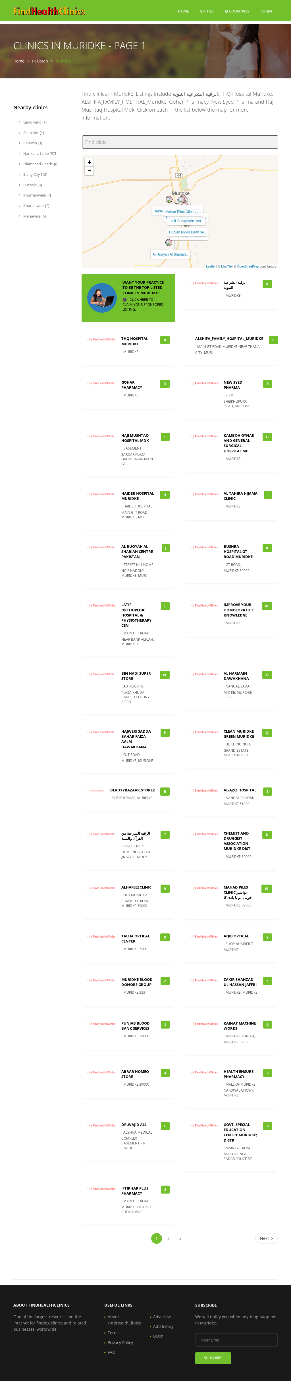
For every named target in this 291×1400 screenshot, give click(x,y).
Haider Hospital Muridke (137, 496)
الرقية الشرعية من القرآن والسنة (135, 836)
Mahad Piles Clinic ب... (183, 211)
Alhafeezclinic (136, 887)
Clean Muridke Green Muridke (239, 734)
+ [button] (89, 162)
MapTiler (227, 266)
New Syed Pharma (233, 385)
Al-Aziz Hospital (240, 790)
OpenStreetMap (248, 266)
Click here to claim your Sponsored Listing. (143, 304)
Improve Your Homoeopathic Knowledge (239, 609)
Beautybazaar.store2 (132, 790)
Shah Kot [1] (33, 132)
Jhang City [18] (34, 174)
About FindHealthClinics (124, 1320)
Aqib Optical (236, 936)
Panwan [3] (32, 142)
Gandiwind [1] (34, 122)
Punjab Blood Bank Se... (188, 231)
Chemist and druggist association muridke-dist (237, 841)
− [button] (89, 170)
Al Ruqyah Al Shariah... (170, 254)
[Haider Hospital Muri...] (169, 199)
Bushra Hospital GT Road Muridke (238, 551)
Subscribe (213, 1357)
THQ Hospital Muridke (134, 341)
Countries (238, 11)
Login (266, 11)
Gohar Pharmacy (131, 385)
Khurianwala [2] (35, 205)
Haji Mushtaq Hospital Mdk (135, 438)
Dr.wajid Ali (133, 1124)
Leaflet (210, 266)
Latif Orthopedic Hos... (186, 220)
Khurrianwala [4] (36, 195)
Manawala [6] (34, 216)
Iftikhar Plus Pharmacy (134, 1191)
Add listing (163, 1326)
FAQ (111, 1352)
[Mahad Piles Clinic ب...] (181, 200)
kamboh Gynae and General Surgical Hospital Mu (239, 443)
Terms (114, 1332)
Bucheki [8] (32, 184)
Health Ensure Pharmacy (238, 1074)
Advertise (162, 1316)
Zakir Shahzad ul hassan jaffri (240, 982)
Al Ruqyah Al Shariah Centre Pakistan (137, 551)
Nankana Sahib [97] (39, 153)
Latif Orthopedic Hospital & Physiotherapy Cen (136, 615)
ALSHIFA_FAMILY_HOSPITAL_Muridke (229, 338)
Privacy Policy (120, 1342)
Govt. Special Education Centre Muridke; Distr (240, 1132)
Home (183, 11)
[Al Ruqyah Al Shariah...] (168, 242)
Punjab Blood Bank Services (135, 1026)
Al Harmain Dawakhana (236, 676)
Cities (208, 11)
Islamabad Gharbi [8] (40, 163)
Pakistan (40, 61)
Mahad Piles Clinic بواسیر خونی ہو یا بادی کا (238, 892)
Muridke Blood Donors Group (137, 982)
